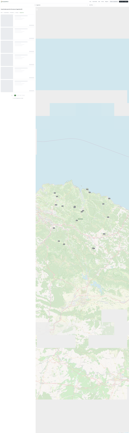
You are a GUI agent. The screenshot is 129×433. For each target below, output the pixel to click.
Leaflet (119, 432)
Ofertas (102, 1)
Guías (99, 1)
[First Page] (11, 301)
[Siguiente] (11, 21)
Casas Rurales (94, 1)
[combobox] (60, 5)
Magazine (106, 1)
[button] (51, 348)
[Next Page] (23, 301)
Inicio (90, 1)
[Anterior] (2, 21)
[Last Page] (24, 301)
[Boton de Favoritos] (33, 16)
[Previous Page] (12, 301)
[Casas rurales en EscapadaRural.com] (4, 1)
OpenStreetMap (126, 432)
